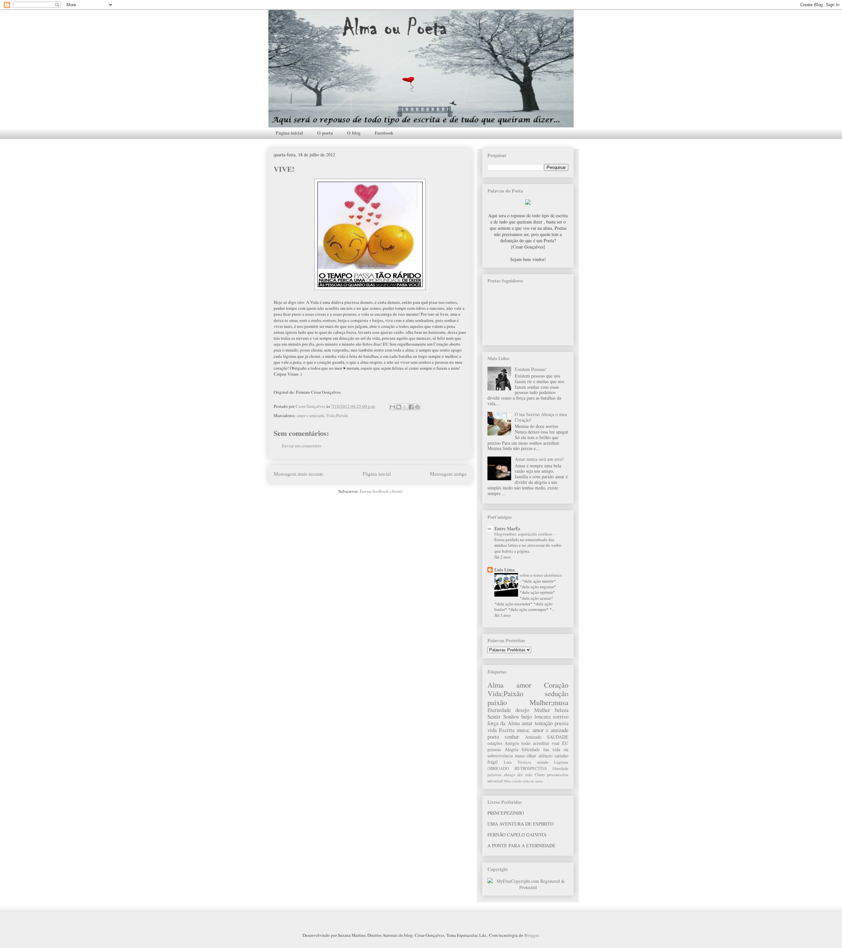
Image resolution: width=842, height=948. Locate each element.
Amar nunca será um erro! (539, 459)
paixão (497, 702)
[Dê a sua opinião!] (398, 407)
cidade (517, 780)
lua (546, 749)
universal (495, 781)
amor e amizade (310, 415)
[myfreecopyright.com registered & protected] (527, 887)
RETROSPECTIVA (531, 768)
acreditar (541, 743)
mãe (528, 774)
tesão (526, 743)
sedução (556, 693)
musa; (523, 730)
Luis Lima (504, 569)
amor (523, 685)
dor (520, 774)
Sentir (494, 716)
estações (494, 743)
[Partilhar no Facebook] (411, 407)
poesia (561, 723)
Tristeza (524, 762)
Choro (540, 774)
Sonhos (511, 716)
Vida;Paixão (337, 415)
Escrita (506, 730)
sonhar (512, 736)
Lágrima (561, 762)
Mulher (542, 710)
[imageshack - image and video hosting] (528, 203)
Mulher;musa (549, 702)
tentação (544, 723)
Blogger (531, 935)
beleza (561, 710)
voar (556, 743)
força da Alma (503, 723)
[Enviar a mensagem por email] (392, 407)
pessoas (494, 749)
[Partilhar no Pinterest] (417, 407)
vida (492, 730)
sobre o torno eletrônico (541, 575)
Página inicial (289, 132)
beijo (526, 716)
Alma (495, 685)
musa (520, 755)
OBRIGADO (498, 768)
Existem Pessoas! (531, 369)
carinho (561, 755)
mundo (542, 762)
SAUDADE (557, 737)
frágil (492, 762)
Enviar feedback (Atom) (381, 491)
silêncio (545, 755)
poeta (493, 736)
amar (527, 723)
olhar (531, 755)
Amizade (533, 737)
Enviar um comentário (301, 446)
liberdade (560, 768)
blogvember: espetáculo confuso (523, 534)
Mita (507, 780)
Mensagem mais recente (298, 473)
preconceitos (557, 774)
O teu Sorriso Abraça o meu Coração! (541, 417)
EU (565, 743)
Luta (508, 762)
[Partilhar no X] (405, 407)
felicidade (531, 749)
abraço (509, 774)
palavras (494, 774)
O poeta (325, 132)
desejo (522, 710)
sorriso (560, 716)
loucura (542, 716)
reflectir (528, 780)
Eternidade (499, 710)
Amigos (512, 743)
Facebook (384, 132)
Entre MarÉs (507, 528)
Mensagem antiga (448, 473)
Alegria (511, 749)
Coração (556, 685)
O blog (353, 132)
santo (539, 780)
